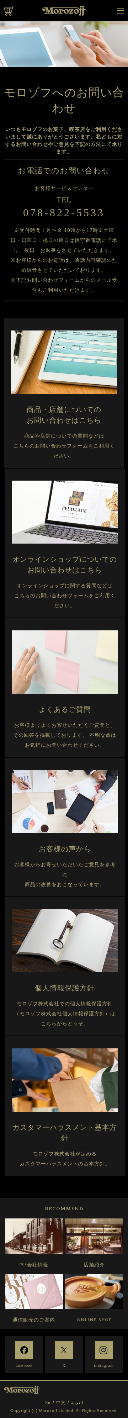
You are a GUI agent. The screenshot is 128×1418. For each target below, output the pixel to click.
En (47, 1403)
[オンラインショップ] (9, 10)
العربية (77, 1403)
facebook (24, 1366)
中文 (60, 1403)
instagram (104, 1366)
